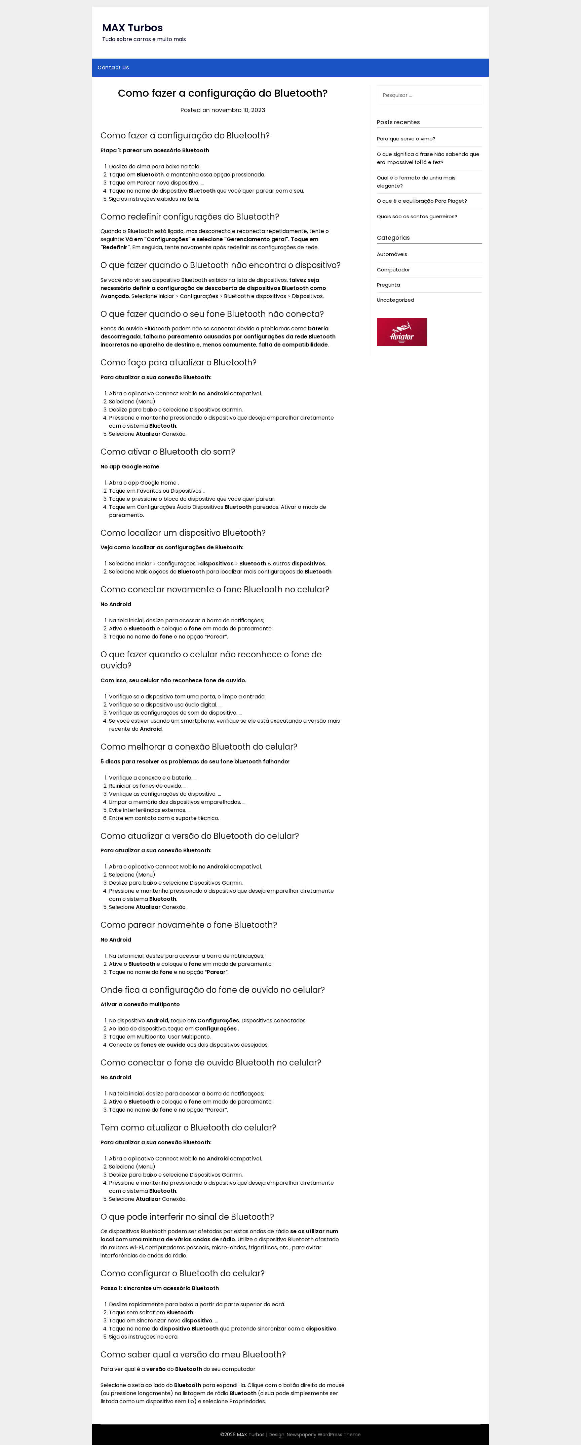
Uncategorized (395, 299)
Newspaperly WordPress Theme (324, 1434)
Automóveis (392, 254)
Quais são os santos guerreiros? (417, 216)
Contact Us (113, 67)
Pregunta (388, 284)
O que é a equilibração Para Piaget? (422, 200)
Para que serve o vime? (406, 138)
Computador (393, 269)
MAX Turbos (132, 28)
